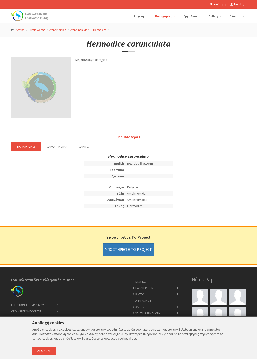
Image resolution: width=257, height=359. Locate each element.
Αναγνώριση (143, 300)
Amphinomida (57, 30)
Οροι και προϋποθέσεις (26, 311)
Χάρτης (140, 307)
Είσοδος (239, 4)
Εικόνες (140, 281)
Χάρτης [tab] (84, 146)
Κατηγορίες (163, 16)
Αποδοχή (44, 351)
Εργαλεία (190, 16)
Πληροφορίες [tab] (26, 146)
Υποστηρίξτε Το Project (128, 249)
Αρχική (139, 16)
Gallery (213, 16)
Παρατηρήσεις (144, 288)
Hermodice (99, 30)
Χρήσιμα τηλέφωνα (148, 313)
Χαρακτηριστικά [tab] (57, 146)
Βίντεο (139, 294)
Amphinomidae (79, 30)
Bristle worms (37, 30)
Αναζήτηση (219, 4)
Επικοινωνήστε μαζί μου (27, 305)
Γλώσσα (236, 16)
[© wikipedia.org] (43, 89)
